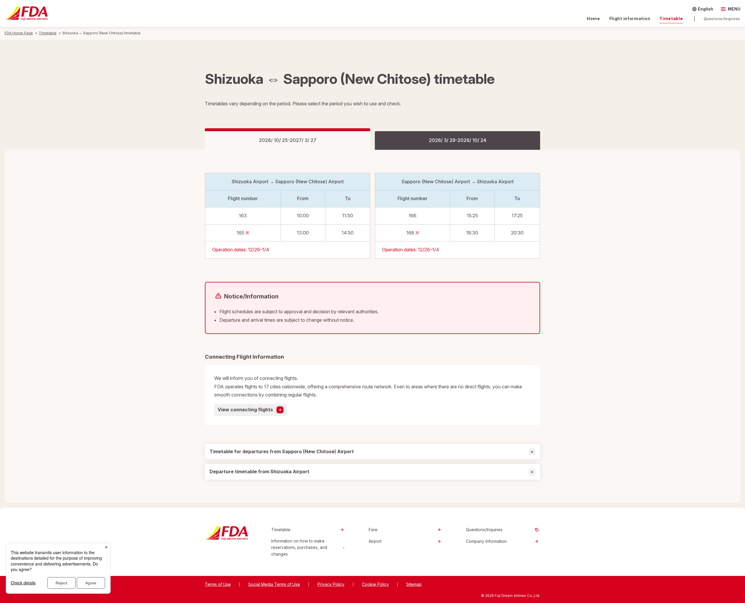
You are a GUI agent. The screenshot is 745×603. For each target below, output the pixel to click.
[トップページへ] (26, 13)
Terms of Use (218, 584)
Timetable (671, 18)
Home (593, 18)
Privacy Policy (331, 584)
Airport (375, 541)
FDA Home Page (19, 33)
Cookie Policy (375, 584)
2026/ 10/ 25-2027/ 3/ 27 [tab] (287, 140)
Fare (373, 529)
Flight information (629, 18)
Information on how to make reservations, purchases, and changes (299, 547)
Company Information (486, 541)
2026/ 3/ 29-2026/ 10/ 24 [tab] (457, 140)
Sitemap (414, 584)
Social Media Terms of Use (274, 584)
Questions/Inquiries (722, 19)
